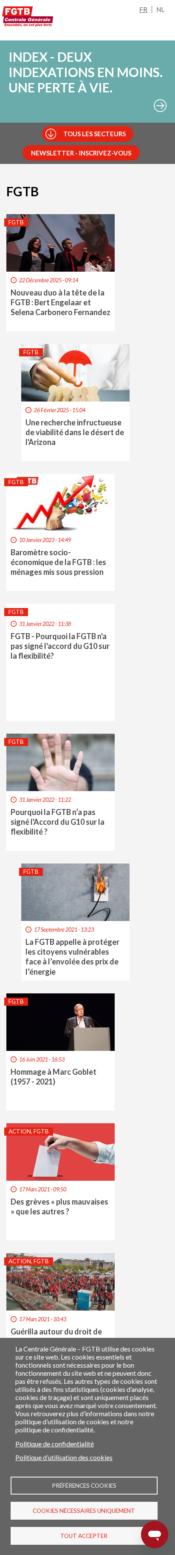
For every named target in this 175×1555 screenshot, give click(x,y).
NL (160, 9)
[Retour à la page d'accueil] (27, 16)
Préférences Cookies (84, 1485)
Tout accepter (83, 1535)
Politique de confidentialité (54, 1444)
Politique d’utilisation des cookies (64, 1457)
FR (143, 9)
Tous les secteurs (94, 134)
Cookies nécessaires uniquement (84, 1510)
